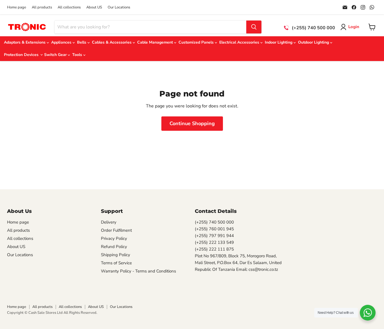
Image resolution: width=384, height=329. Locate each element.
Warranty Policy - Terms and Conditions (138, 271)
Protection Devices (22, 54)
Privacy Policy (114, 238)
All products (42, 7)
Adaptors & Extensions (25, 42)
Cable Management (155, 42)
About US (94, 7)
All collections (69, 7)
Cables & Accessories (112, 42)
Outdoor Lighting (314, 42)
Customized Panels (197, 42)
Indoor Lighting (279, 42)
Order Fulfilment (116, 230)
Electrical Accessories (239, 42)
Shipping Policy (115, 255)
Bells (82, 42)
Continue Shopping (192, 123)
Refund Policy (114, 246)
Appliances (62, 42)
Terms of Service (116, 263)
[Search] (253, 27)
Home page (16, 7)
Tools (77, 54)
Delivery (108, 222)
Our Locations (119, 7)
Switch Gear (56, 54)
